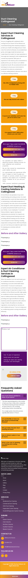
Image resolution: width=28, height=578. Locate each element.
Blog (4, 485)
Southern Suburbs (8, 527)
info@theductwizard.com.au (12, 547)
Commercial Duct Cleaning (10, 503)
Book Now (15, 576)
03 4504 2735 (14, 155)
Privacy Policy (6, 492)
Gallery (5, 483)
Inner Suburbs (7, 522)
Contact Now (15, 376)
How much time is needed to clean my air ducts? (11, 396)
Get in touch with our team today (14, 149)
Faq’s (4, 487)
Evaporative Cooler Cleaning (10, 508)
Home (4, 478)
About (4, 480)
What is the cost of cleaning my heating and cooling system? (11, 444)
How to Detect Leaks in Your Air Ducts (11, 436)
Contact (5, 490)
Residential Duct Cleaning (10, 501)
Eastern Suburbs (7, 519)
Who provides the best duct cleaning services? (11, 428)
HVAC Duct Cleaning (8, 506)
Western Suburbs (7, 529)
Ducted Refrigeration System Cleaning (13, 511)
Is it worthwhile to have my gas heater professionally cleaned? (10, 420)
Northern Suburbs (8, 524)
